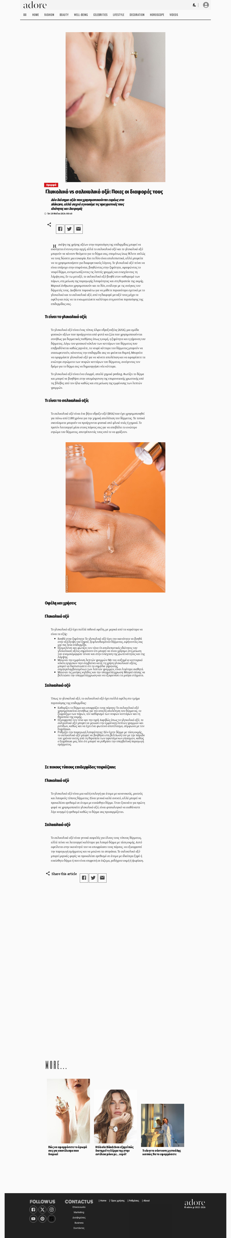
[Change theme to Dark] (194, 5)
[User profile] (206, 5)
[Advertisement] (115, 1021)
